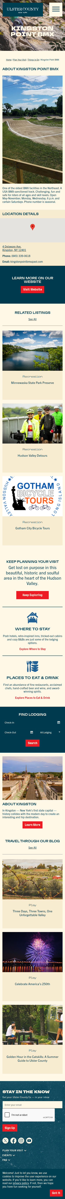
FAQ (4, 1160)
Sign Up (10, 1127)
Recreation (33, 376)
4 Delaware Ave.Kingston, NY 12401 (14, 248)
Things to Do (33, 59)
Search (32, 743)
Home (8, 59)
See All (32, 319)
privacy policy (21, 1183)
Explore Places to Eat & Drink (32, 697)
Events (7, 1155)
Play (32, 905)
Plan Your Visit (19, 59)
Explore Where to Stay (32, 649)
